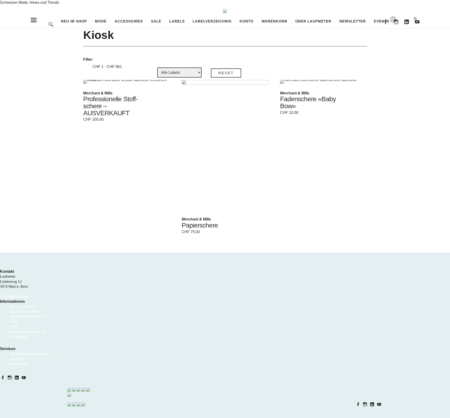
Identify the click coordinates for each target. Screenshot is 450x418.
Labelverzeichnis (212, 21)
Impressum (18, 337)
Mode (101, 21)
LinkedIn (17, 377)
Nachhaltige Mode (24, 312)
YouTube (24, 377)
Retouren (17, 359)
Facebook (385, 21)
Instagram (396, 21)
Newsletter (352, 21)
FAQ (13, 327)
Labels (177, 21)
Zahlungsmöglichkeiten (28, 354)
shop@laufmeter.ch (14, 296)
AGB (13, 322)
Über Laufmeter (313, 21)
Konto (247, 21)
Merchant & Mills (97, 93)
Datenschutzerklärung (27, 332)
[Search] (50, 16)
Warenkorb (411, 19)
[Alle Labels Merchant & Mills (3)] (179, 72)
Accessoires (129, 21)
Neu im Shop (74, 21)
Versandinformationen (27, 316)
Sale (156, 21)
